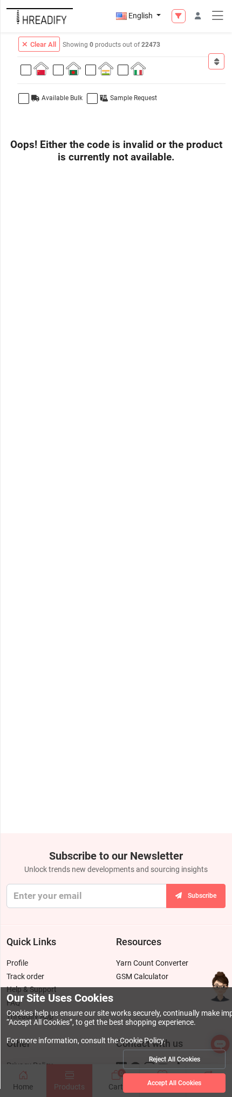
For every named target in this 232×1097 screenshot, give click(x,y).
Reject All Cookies (174, 1059)
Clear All (43, 44)
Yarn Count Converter (152, 963)
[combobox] (216, 61)
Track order (25, 976)
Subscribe (202, 895)
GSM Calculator (142, 976)
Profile (17, 963)
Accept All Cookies (174, 1083)
